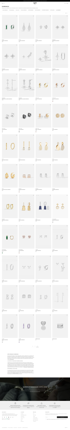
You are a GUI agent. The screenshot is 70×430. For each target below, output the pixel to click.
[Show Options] (48, 219)
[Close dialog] (49, 209)
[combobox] (42, 219)
